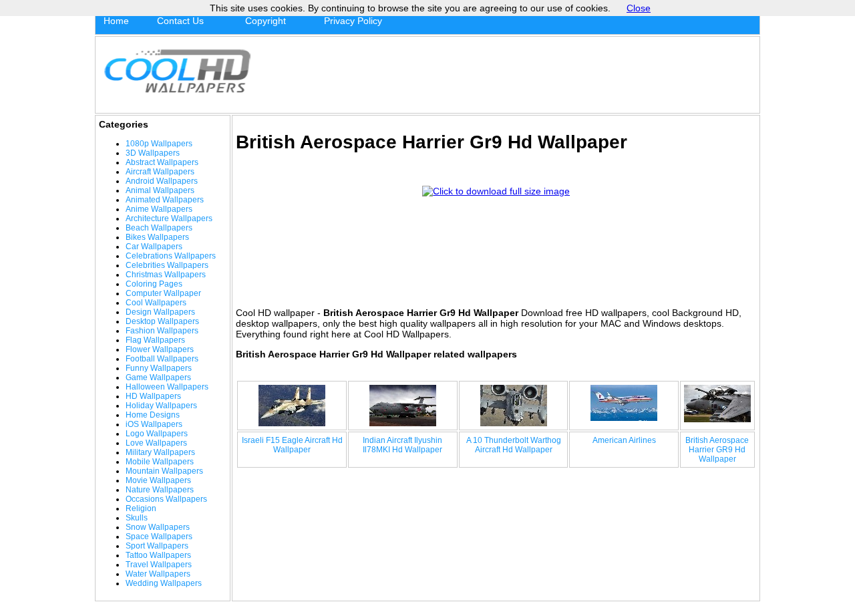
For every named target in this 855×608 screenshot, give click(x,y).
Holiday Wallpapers (161, 405)
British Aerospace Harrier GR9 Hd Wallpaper (717, 450)
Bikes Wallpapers (157, 237)
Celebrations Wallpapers (171, 256)
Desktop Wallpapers (162, 321)
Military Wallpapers (160, 452)
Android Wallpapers (162, 181)
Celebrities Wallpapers (167, 265)
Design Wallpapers (160, 312)
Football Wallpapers (162, 358)
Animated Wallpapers (165, 199)
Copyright (265, 20)
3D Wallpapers (153, 153)
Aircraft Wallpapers (160, 171)
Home (116, 20)
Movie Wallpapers (158, 480)
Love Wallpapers (156, 443)
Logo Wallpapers (157, 433)
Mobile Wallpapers (160, 461)
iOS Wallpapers (154, 424)
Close (639, 8)
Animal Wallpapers (160, 190)
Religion (141, 508)
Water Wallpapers (158, 574)
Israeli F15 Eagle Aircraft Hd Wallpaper (292, 445)
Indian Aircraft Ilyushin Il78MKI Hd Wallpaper (402, 445)
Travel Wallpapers (159, 564)
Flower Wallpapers (160, 349)
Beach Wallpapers (159, 228)
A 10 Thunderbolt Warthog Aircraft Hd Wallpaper (513, 445)
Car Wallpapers (154, 246)
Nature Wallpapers (160, 489)
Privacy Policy (353, 20)
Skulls (137, 517)
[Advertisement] (508, 75)
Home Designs (153, 415)
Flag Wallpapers (155, 340)
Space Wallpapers (159, 536)
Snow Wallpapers (158, 527)
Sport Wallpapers (157, 546)
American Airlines (624, 440)
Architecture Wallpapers (169, 218)
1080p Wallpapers (159, 143)
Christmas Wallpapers (166, 274)
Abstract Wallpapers (162, 162)
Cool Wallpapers (156, 302)
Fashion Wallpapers (162, 330)
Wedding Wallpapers (164, 583)
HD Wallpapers (153, 396)
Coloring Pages (154, 284)
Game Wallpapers (158, 377)
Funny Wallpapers (159, 368)
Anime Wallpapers (159, 209)
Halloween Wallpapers (167, 387)
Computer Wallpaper (163, 293)
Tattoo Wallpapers (158, 555)
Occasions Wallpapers (166, 499)
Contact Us (180, 20)
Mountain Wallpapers (164, 471)
